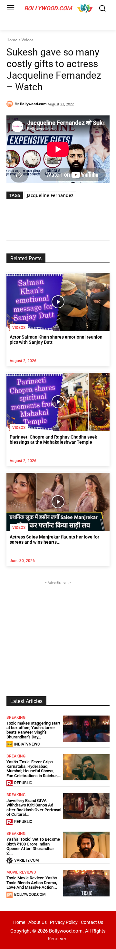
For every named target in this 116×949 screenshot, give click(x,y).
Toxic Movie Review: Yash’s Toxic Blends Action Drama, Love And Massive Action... (31, 882)
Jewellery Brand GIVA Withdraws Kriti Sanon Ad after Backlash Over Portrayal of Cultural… (33, 807)
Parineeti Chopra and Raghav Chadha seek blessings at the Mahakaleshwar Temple (53, 439)
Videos (28, 40)
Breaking (15, 717)
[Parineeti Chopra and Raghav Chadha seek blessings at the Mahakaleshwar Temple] (58, 402)
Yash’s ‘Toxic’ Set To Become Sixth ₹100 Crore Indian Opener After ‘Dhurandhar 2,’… (33, 846)
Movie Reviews (21, 872)
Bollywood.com (33, 103)
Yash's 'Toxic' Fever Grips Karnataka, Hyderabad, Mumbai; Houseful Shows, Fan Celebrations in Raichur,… (33, 768)
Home (11, 40)
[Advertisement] (58, 626)
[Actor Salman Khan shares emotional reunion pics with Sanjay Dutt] (58, 302)
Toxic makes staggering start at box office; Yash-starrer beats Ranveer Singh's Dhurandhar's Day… (33, 730)
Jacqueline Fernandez (50, 195)
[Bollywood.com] (10, 104)
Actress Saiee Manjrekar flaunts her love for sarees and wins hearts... (54, 539)
